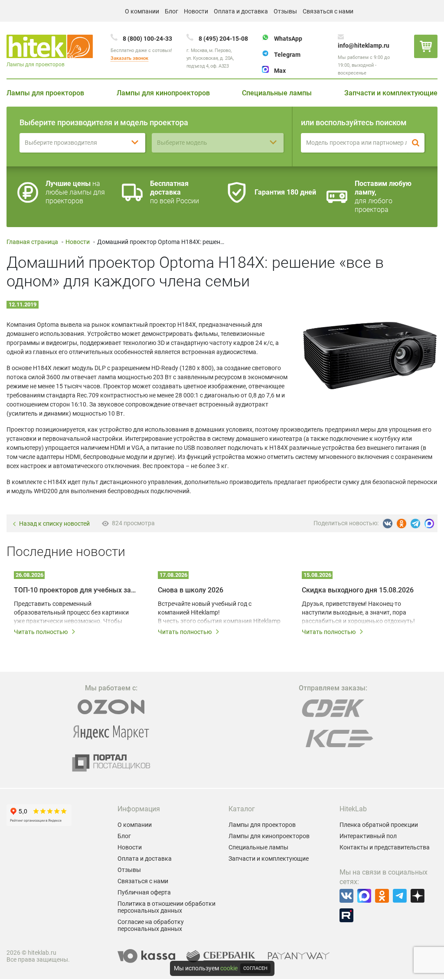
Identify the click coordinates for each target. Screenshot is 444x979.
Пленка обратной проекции (379, 824)
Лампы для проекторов (45, 93)
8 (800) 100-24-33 (147, 38)
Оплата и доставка (241, 11)
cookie (229, 968)
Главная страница (32, 241)
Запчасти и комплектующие (390, 93)
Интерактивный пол (368, 836)
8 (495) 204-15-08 (223, 38)
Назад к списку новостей (54, 523)
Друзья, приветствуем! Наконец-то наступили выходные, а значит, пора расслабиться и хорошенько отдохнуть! (358, 612)
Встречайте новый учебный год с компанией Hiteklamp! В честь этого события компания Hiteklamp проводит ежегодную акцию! (219, 612)
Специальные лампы (277, 93)
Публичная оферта (144, 892)
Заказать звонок (129, 58)
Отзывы (285, 11)
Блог (171, 11)
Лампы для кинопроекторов (163, 93)
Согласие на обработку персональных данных (151, 925)
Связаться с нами (328, 11)
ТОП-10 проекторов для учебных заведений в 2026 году (76, 590)
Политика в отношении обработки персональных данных (166, 907)
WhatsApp (288, 38)
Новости (196, 11)
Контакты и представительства (385, 847)
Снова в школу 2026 (190, 590)
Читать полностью (41, 631)
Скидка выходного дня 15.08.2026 (358, 590)
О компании (142, 11)
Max (280, 70)
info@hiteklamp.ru (363, 45)
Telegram (287, 54)
